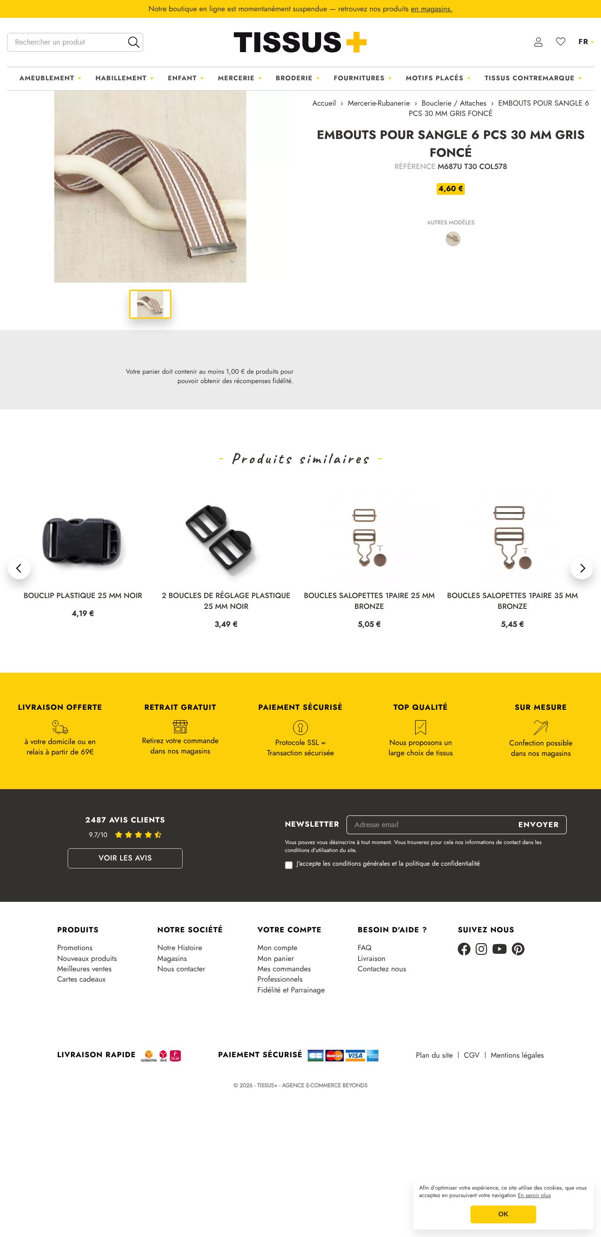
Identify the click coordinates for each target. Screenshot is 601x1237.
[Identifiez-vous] (538, 42)
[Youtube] (499, 950)
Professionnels (279, 979)
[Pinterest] (518, 950)
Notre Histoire (179, 948)
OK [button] (503, 1214)
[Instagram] (481, 950)
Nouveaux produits (87, 958)
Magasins (172, 958)
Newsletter (312, 825)
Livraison (371, 958)
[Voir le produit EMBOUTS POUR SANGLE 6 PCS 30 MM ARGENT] (453, 238)
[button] (19, 568)
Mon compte (277, 948)
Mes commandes (284, 969)
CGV (471, 1055)
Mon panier (275, 958)
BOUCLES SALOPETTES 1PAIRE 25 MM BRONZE (226, 601)
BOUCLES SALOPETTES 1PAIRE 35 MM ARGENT (512, 601)
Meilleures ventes (84, 969)
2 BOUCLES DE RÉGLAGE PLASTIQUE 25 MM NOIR (83, 601)
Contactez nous (382, 969)
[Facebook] (464, 950)
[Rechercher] (133, 42)
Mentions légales (517, 1055)
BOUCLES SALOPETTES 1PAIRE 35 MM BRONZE (369, 601)
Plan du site (434, 1055)
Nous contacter (181, 969)
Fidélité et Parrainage (290, 990)
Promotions (74, 948)
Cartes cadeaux (81, 979)
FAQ (365, 948)
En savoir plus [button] (534, 1195)
